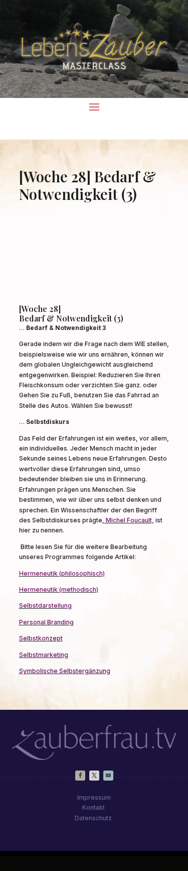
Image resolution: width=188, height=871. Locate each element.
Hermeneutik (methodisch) (58, 589)
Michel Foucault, (129, 520)
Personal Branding (46, 622)
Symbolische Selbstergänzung (64, 671)
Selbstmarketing (43, 655)
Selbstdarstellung (45, 605)
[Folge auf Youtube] (108, 776)
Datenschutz (93, 818)
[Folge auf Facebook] (80, 776)
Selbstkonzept (41, 638)
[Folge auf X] (94, 776)
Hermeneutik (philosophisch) (62, 573)
